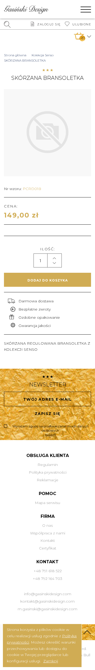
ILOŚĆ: (47, 249)
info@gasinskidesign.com (47, 594)
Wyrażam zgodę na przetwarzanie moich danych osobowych (50, 430)
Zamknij (50, 661)
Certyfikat (47, 548)
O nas (47, 525)
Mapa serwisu (47, 502)
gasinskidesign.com (56, 601)
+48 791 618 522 (48, 571)
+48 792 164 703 (47, 578)
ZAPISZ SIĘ (47, 413)
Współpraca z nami (47, 533)
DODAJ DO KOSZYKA (47, 280)
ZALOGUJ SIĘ (49, 24)
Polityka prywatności (47, 472)
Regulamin (47, 464)
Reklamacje (47, 480)
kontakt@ (29, 601)
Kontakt (47, 540)
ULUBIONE (81, 24)
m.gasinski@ (29, 609)
